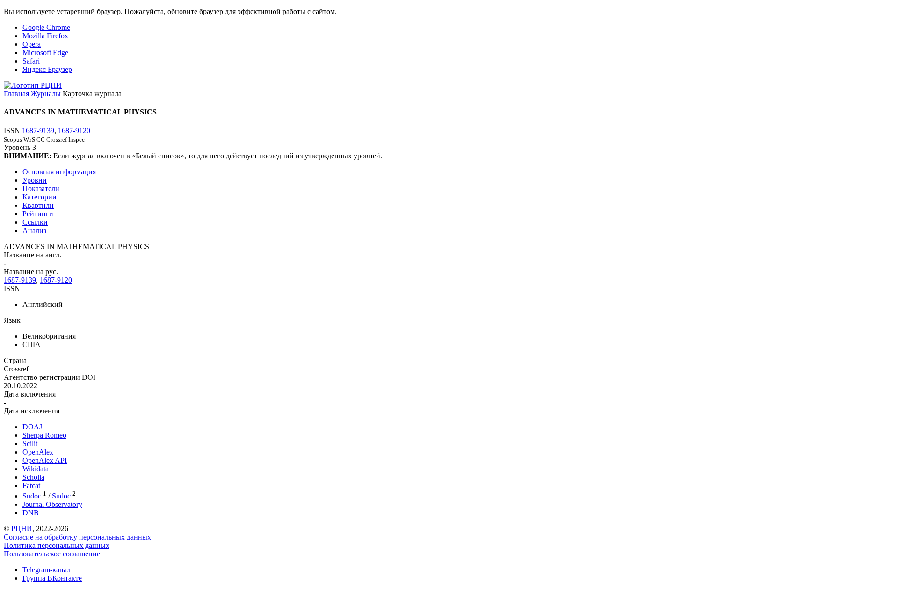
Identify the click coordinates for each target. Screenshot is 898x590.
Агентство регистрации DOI (49, 377)
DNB (30, 513)
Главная (16, 94)
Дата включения (30, 394)
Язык (12, 320)
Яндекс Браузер (47, 69)
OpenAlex (37, 452)
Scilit (29, 444)
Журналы (46, 94)
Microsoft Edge (45, 53)
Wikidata (35, 469)
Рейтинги (37, 214)
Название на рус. (31, 272)
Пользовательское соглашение (52, 554)
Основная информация (59, 172)
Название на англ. (32, 255)
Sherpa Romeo (44, 435)
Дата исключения (31, 411)
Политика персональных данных (56, 545)
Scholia (33, 477)
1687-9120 (74, 131)
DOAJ (32, 427)
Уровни (34, 180)
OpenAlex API (44, 460)
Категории (39, 197)
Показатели (40, 188)
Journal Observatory (52, 504)
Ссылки (35, 222)
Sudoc (32, 496)
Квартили (38, 205)
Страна (15, 360)
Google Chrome (46, 27)
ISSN (12, 288)
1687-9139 (38, 131)
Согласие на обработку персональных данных (77, 537)
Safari (31, 61)
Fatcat (31, 486)
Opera (31, 44)
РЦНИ (21, 529)
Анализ (34, 231)
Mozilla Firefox (45, 36)
